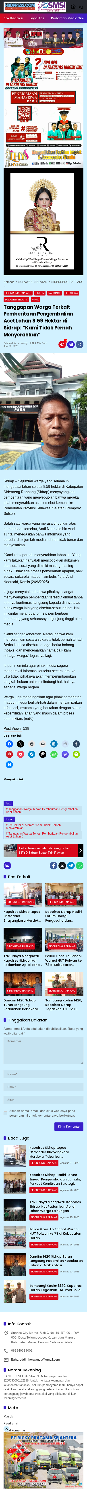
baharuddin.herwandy (16, 343)
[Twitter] (62, 865)
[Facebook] (53, 865)
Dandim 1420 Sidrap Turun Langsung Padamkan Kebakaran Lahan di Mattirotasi (22, 1005)
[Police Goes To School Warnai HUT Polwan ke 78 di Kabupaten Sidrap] (64, 940)
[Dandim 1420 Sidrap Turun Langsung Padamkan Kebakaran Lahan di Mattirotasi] (23, 984)
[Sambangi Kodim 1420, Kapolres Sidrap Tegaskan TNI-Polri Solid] (64, 984)
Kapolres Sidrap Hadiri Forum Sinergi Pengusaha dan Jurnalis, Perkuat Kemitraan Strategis (63, 916)
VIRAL (35, 299)
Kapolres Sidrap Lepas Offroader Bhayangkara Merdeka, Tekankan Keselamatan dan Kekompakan (22, 916)
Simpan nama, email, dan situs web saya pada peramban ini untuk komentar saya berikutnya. (42, 1113)
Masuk (8, 1416)
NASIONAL (54, 293)
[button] (73, 6)
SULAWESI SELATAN (16, 299)
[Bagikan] (79, 344)
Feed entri (11, 1423)
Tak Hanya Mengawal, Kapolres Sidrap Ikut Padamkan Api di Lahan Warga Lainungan (23, 960)
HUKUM (39, 293)
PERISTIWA (71, 293)
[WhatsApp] (79, 865)
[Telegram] (71, 865)
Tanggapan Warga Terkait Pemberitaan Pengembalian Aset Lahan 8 (42, 810)
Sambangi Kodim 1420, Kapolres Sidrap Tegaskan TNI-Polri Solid (63, 1005)
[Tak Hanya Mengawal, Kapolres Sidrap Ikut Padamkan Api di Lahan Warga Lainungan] (23, 940)
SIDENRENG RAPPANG (18, 293)
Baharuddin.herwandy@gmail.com (35, 1359)
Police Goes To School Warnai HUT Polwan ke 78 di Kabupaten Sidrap (63, 960)
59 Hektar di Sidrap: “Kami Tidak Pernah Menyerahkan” (33, 826)
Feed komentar (14, 1430)
